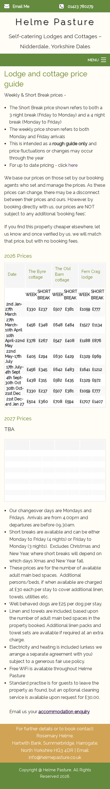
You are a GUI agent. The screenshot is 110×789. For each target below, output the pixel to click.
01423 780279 (80, 6)
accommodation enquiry (64, 711)
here (73, 165)
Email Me (21, 6)
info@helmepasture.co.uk (55, 757)
